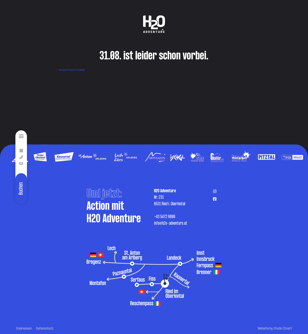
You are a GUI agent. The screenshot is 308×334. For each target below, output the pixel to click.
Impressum (24, 328)
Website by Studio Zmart (275, 328)
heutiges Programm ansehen (72, 70)
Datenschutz (45, 328)
